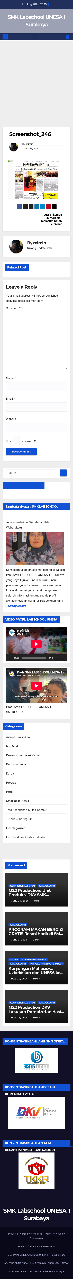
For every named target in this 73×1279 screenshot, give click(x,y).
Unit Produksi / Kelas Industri (25, 837)
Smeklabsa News (17, 800)
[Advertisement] (36, 89)
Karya (10, 773)
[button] (62, 37)
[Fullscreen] (62, 657)
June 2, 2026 (19, 939)
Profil (9, 791)
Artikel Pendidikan (18, 737)
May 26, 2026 (20, 1017)
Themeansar (36, 1238)
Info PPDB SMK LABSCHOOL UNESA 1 (49, 1263)
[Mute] (57, 657)
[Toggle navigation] (34, 37)
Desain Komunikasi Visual (23, 755)
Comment (13, 308)
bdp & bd (12, 746)
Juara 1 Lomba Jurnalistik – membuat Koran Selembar (51, 219)
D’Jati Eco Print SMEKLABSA (40, 1246)
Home (21, 1246)
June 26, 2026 (20, 900)
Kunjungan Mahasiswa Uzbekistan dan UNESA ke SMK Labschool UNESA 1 (34, 972)
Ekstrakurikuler (16, 764)
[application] (36, 644)
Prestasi (11, 782)
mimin (29, 144)
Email (10, 398)
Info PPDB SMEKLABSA (16, 1263)
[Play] (10, 657)
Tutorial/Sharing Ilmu (20, 819)
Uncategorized (15, 828)
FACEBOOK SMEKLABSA (23, 485)
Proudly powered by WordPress (25, 1233)
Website (11, 419)
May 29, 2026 (20, 978)
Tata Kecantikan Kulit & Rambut (26, 810)
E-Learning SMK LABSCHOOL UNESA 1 (28, 1254)
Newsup (57, 1233)
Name (11, 378)
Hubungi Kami (58, 1254)
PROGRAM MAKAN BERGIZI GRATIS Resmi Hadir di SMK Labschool (35, 933)
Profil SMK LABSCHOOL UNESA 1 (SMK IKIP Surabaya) (36, 1271)
